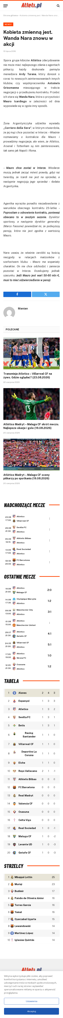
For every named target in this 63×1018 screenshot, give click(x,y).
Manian (23, 308)
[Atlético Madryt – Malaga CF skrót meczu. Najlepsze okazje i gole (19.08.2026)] (31, 404)
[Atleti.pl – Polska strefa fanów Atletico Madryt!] (31, 6)
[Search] (58, 6)
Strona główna (10, 15)
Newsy (8, 24)
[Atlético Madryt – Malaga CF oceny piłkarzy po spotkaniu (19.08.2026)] (31, 454)
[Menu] (5, 6)
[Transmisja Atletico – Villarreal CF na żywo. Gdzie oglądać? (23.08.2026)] (31, 353)
